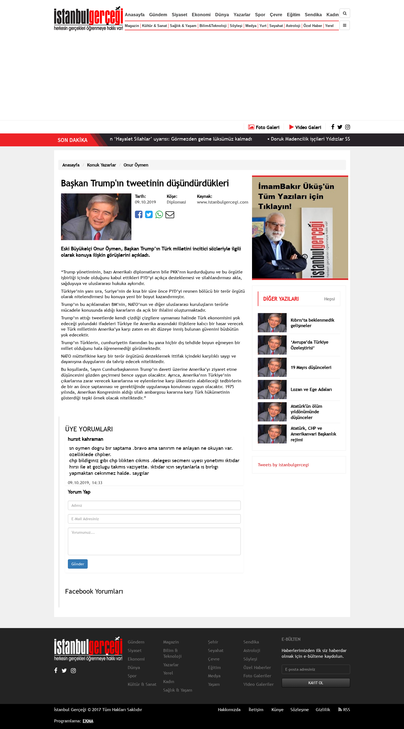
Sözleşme (299, 709)
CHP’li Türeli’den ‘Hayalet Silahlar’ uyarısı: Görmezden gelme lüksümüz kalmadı (141, 139)
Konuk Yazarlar (101, 165)
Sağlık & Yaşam (183, 26)
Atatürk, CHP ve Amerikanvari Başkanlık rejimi (313, 434)
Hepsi (329, 299)
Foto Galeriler (257, 676)
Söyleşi (236, 26)
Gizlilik (323, 709)
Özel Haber (312, 26)
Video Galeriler (258, 684)
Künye (278, 709)
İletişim (256, 709)
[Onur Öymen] (96, 216)
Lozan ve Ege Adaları (311, 389)
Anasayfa (135, 14)
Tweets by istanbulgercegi (283, 465)
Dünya (222, 14)
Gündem (158, 14)
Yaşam (214, 684)
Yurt (262, 26)
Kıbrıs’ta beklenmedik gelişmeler (312, 323)
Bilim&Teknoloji (213, 26)
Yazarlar (242, 14)
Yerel (329, 26)
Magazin (132, 26)
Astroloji (293, 26)
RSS (346, 709)
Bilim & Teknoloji (172, 653)
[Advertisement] (202, 74)
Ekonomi (201, 14)
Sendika (313, 14)
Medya (250, 26)
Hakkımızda (229, 709)
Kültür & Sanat (154, 26)
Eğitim (293, 14)
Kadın (332, 14)
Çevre (276, 14)
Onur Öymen (136, 165)
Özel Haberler (257, 667)
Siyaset (179, 14)
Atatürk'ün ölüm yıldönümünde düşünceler (306, 412)
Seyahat (276, 26)
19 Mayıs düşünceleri (311, 367)
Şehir (213, 642)
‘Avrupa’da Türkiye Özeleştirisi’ (309, 345)
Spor (260, 14)
